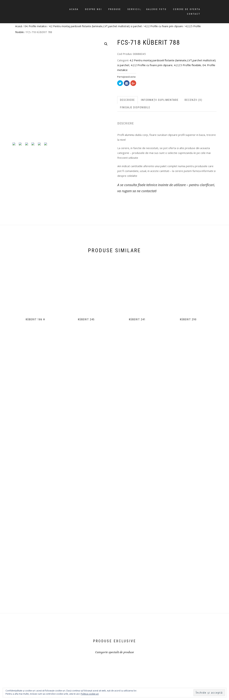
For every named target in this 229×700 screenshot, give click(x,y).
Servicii (133, 9)
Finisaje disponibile (135, 107)
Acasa (74, 9)
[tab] (127, 100)
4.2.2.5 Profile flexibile (187, 65)
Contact (193, 14)
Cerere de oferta (186, 9)
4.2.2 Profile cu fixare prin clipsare (163, 26)
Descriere (127, 100)
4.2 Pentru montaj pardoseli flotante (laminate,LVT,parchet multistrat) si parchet (95, 26)
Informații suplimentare (160, 100)
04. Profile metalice (36, 26)
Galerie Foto (156, 9)
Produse (114, 9)
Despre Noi (93, 9)
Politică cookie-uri (90, 693)
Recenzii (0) (193, 100)
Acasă (18, 26)
